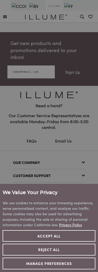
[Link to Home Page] (46, 16)
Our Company (26, 162)
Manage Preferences (49, 263)
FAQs (32, 141)
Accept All (49, 236)
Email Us (63, 141)
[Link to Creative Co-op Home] (49, 94)
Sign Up (72, 72)
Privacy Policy (70, 224)
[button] (5, 16)
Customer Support (32, 175)
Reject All (49, 249)
